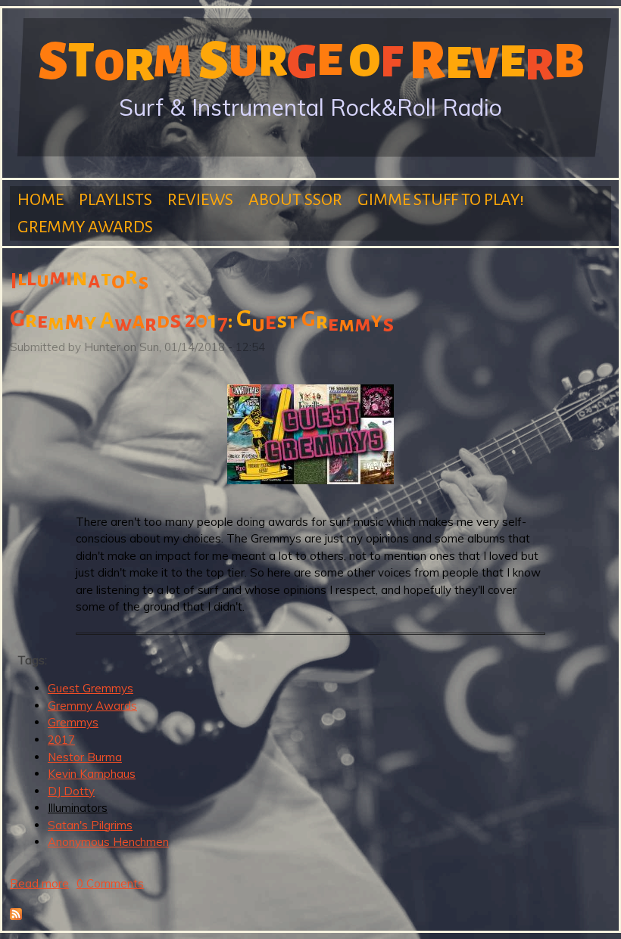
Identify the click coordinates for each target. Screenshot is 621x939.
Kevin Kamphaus (92, 773)
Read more (39, 883)
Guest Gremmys (90, 688)
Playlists (115, 200)
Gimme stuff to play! (440, 200)
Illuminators (78, 808)
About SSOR (295, 200)
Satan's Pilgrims (90, 825)
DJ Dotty (71, 791)
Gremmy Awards (85, 227)
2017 (61, 739)
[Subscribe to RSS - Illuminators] (16, 916)
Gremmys (73, 722)
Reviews (200, 200)
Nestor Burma (85, 757)
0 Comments (110, 883)
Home (40, 200)
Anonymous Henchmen (108, 842)
